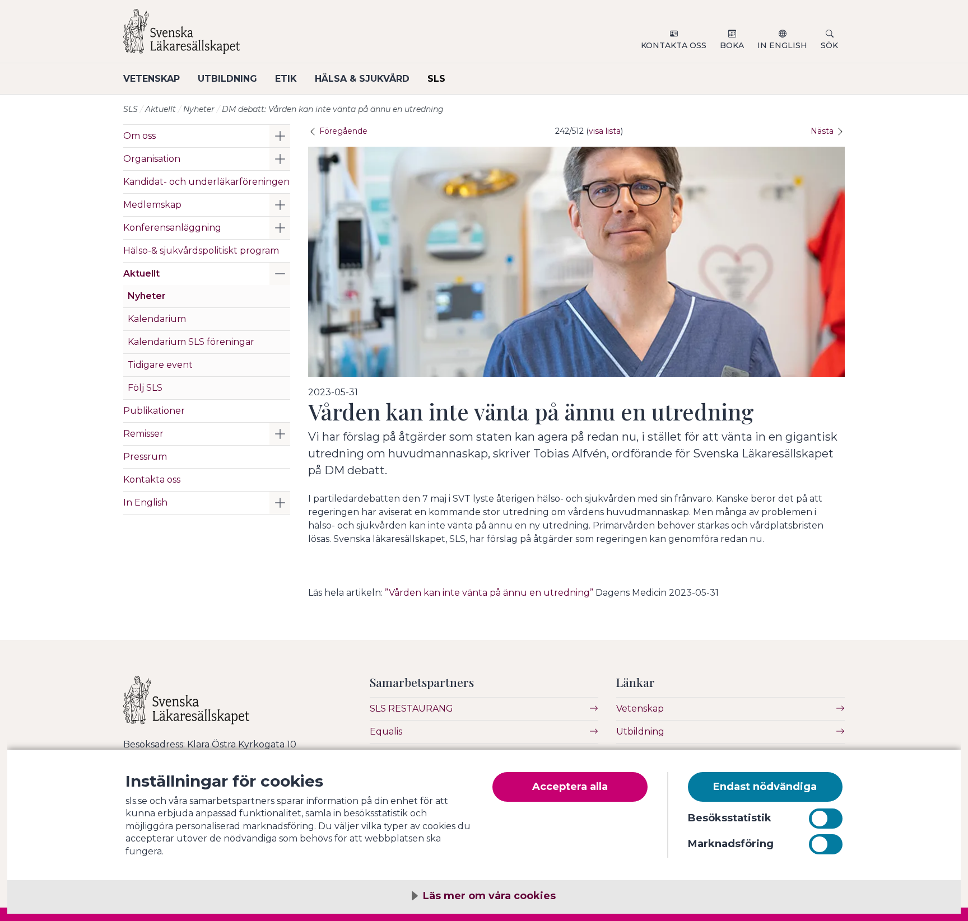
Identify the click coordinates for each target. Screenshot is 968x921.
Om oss (139, 135)
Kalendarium (157, 319)
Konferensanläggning (172, 227)
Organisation (151, 158)
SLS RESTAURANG (411, 708)
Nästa (823, 131)
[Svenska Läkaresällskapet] (257, 36)
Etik (286, 78)
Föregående (342, 131)
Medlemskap (152, 204)
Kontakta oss (673, 45)
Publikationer (154, 410)
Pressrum (145, 456)
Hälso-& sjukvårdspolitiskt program (201, 250)
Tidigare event (160, 364)
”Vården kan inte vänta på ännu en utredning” (489, 592)
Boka (732, 45)
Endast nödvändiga (765, 786)
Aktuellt (160, 109)
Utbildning (227, 78)
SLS (436, 78)
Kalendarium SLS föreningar (191, 341)
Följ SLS (145, 387)
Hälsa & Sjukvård (362, 78)
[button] (279, 136)
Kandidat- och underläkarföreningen (206, 181)
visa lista (605, 131)
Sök (829, 45)
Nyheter (199, 109)
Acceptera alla (570, 786)
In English (782, 45)
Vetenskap (151, 78)
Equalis (386, 731)
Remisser (143, 433)
